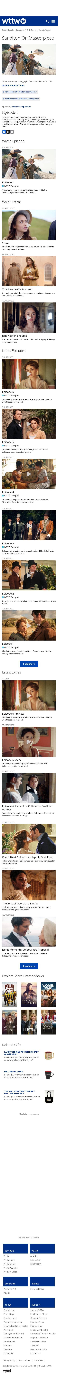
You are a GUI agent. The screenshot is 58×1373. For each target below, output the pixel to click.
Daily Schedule (8, 30)
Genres (33, 30)
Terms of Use (24, 1360)
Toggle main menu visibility (54, 21)
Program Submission (13, 1322)
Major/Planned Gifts (39, 1337)
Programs (10, 1283)
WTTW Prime (9, 1260)
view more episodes (21, 106)
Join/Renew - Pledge (39, 1314)
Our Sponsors (10, 1318)
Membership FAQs (38, 1349)
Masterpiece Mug (13, 1071)
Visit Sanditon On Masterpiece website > (20, 92)
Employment (9, 1341)
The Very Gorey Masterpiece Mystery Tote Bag (19, 1092)
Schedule (9, 1250)
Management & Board (14, 1333)
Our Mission (9, 1310)
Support (36, 1304)
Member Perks (37, 1322)
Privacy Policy (9, 1360)
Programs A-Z (10, 1289)
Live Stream (35, 1264)
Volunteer (8, 1345)
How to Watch (45, 30)
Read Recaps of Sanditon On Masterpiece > (21, 99)
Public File (38, 1360)
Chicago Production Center (16, 1326)
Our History (9, 1314)
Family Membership (39, 1330)
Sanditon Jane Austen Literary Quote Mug (21, 1053)
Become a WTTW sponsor (29, 1237)
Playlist (7, 1293)
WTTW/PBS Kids (10, 1267)
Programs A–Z (22, 30)
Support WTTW (37, 1310)
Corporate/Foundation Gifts (43, 1333)
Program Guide (10, 1271)
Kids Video (35, 1260)
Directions (8, 1349)
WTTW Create (9, 1264)
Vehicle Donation (38, 1341)
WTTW (6, 1256)
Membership (36, 1326)
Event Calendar (37, 1289)
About (8, 1304)
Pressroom (9, 1330)
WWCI (49, 1366)
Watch (35, 1250)
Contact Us (9, 1353)
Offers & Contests (38, 1318)
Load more (29, 663)
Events (35, 1283)
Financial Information (13, 1337)
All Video (34, 1256)
